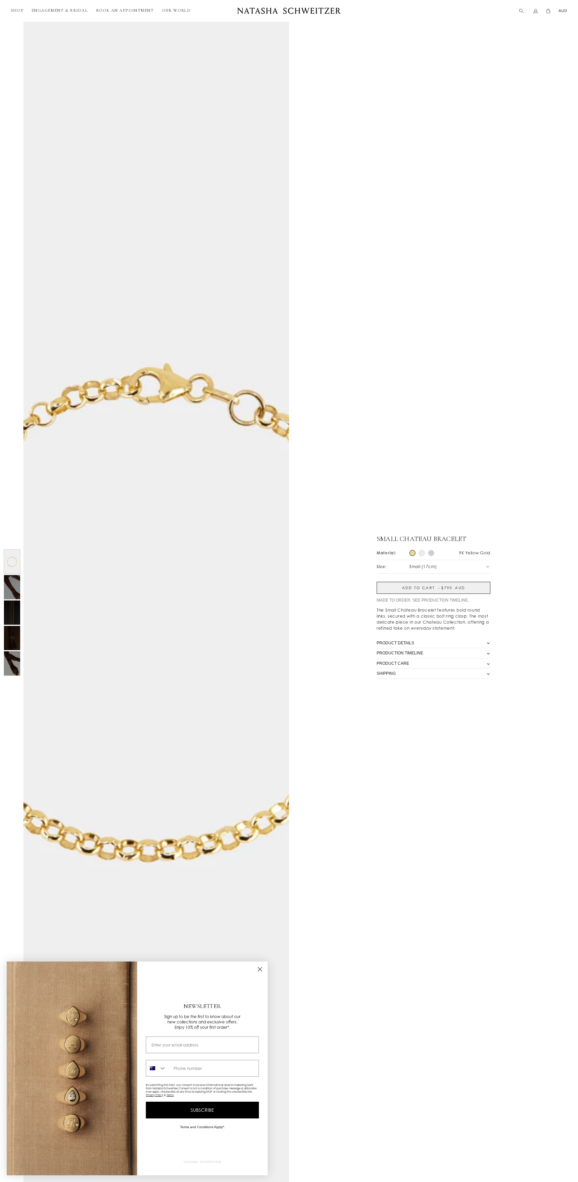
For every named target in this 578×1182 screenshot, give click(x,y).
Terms (170, 1095)
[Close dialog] (260, 969)
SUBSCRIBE (202, 1110)
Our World (176, 10)
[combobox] (158, 1068)
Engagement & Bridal (59, 10)
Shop (17, 10)
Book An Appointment (125, 10)
